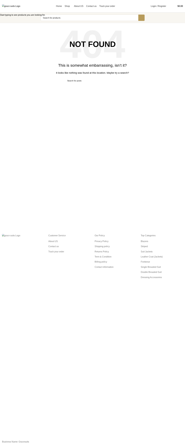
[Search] (169, 6)
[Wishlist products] (173, 6)
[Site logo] (11, 6)
